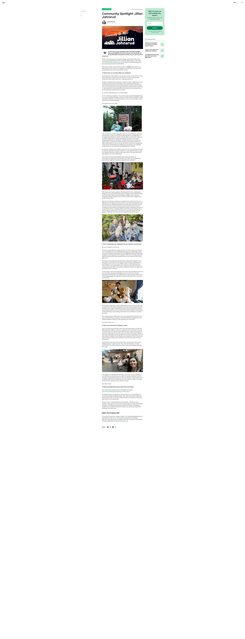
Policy (157, 32)
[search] (242, 2)
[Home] (4, 2)
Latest (234, 2)
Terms (153, 32)
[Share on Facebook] (113, 427)
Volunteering (106, 9)
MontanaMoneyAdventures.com (114, 62)
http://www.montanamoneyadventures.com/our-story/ (116, 391)
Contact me (125, 421)
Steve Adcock (111, 21)
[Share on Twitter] (110, 427)
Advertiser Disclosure (137, 9)
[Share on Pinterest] (108, 427)
